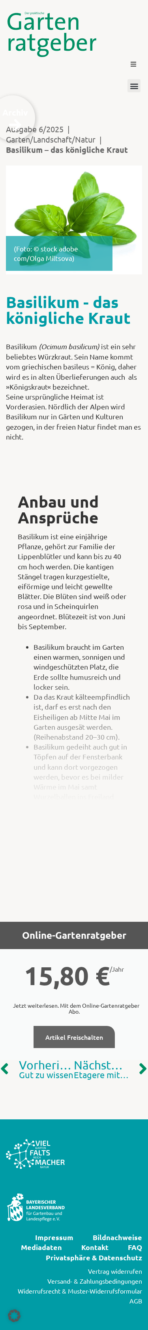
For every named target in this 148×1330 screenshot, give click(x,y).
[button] (133, 64)
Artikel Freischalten (74, 1037)
